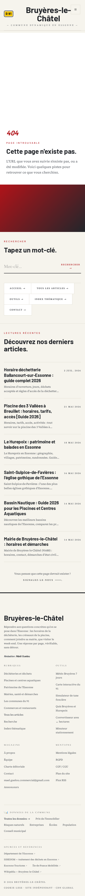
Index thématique (15, 728)
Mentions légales (66, 752)
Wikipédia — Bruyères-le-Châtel (22, 871)
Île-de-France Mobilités (46, 865)
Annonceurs (11, 787)
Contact (9, 773)
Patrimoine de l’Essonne (18, 687)
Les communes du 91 (16, 701)
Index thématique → (51, 299)
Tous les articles (13, 714)
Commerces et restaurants (20, 708)
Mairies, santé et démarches (21, 694)
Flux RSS (61, 780)
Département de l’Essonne (19, 853)
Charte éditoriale (14, 766)
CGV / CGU (62, 766)
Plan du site (63, 773)
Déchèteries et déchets (18, 673)
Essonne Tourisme (15, 865)
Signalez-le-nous (38, 580)
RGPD (59, 759)
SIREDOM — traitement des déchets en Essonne (31, 859)
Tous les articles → (53, 288)
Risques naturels (14, 825)
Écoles (53, 825)
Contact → (18, 309)
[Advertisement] (42, 75)
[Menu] (75, 9)
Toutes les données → (17, 818)
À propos (9, 752)
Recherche (10, 721)
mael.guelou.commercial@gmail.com (26, 780)
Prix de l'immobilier (48, 818)
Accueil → (18, 288)
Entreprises (37, 825)
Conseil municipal (15, 831)
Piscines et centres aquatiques (22, 680)
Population (69, 825)
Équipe (8, 759)
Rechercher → (70, 266)
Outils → (17, 299)
